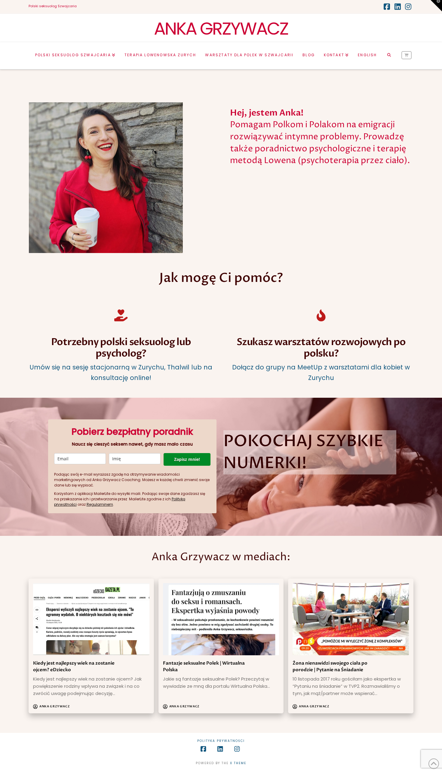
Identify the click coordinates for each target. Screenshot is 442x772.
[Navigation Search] (389, 55)
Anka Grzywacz (221, 28)
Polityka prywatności (221, 741)
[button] (436, 5)
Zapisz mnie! (187, 459)
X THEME (238, 763)
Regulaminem (100, 504)
